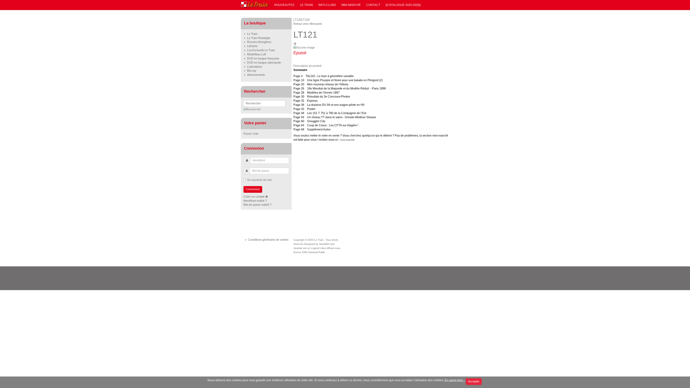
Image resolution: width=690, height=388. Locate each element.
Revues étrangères (259, 41)
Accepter (473, 381)
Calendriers (254, 66)
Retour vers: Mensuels (307, 23)
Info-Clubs (327, 4)
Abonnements (256, 74)
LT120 (306, 19)
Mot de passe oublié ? (257, 204)
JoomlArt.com (327, 244)
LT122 (297, 19)
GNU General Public (313, 252)
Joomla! (297, 248)
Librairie (252, 46)
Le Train (306, 4)
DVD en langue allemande (264, 62)
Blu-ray (251, 70)
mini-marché (347, 139)
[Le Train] (255, 4)
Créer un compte (254, 196)
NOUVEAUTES (284, 4)
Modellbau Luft (256, 54)
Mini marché (351, 4)
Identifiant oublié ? (255, 200)
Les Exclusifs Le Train (261, 50)
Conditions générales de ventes (268, 239)
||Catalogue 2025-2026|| (403, 4)
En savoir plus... (455, 380)
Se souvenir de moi (259, 179)
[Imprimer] (294, 43)
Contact (373, 4)
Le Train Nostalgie (258, 38)
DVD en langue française (263, 58)
